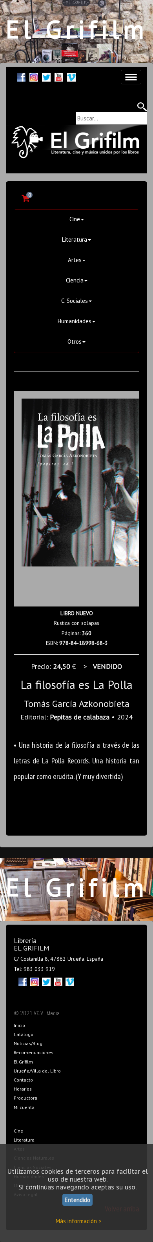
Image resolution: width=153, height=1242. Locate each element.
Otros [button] (74, 341)
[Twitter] (46, 76)
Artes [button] (75, 260)
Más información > (79, 1221)
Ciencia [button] (75, 280)
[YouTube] (59, 76)
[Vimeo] (71, 76)
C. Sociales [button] (74, 300)
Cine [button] (74, 219)
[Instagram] (33, 76)
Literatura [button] (74, 239)
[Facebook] (21, 76)
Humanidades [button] (74, 321)
